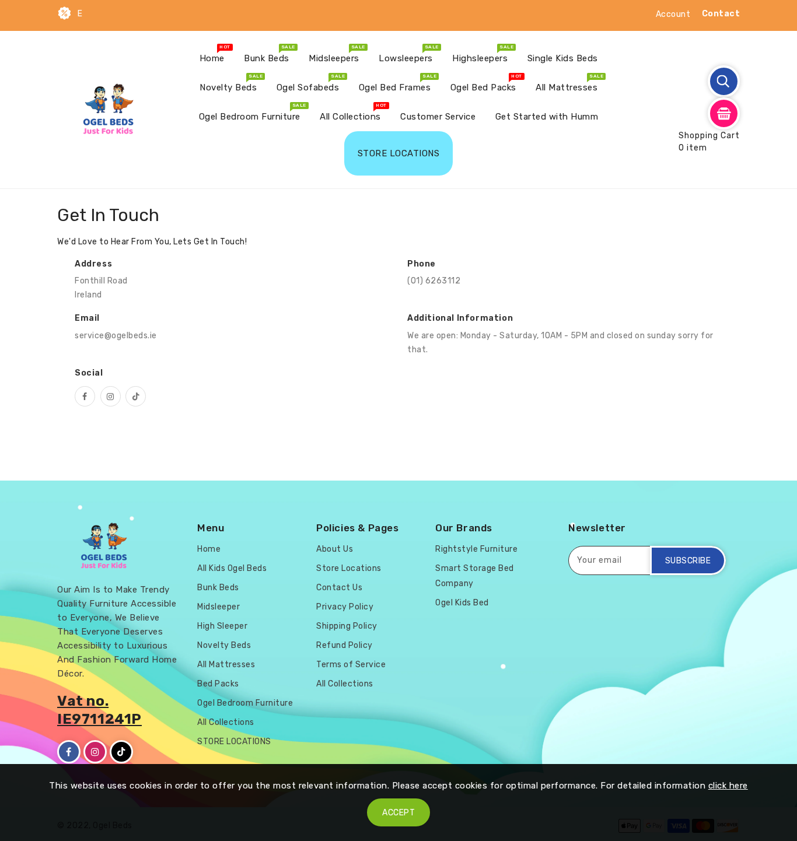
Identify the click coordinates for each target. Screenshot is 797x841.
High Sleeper (222, 626)
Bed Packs (218, 684)
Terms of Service (351, 665)
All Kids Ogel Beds (232, 568)
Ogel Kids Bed (462, 603)
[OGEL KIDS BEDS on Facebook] (85, 396)
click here (728, 785)
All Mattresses (226, 665)
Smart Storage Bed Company (474, 575)
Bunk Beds (218, 588)
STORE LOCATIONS (234, 742)
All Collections (225, 722)
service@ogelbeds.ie (116, 336)
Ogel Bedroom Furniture (245, 703)
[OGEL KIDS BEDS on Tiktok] (135, 396)
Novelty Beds (224, 645)
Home (209, 549)
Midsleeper (218, 607)
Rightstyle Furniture (476, 549)
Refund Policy (344, 645)
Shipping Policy (346, 626)
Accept (398, 813)
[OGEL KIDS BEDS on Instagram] (110, 396)
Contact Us (339, 588)
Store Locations (349, 568)
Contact (721, 14)
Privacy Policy (344, 607)
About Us (334, 549)
